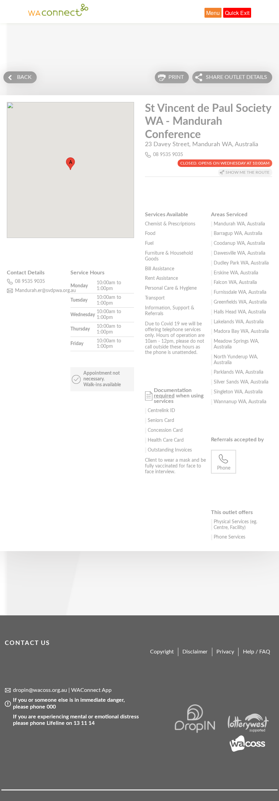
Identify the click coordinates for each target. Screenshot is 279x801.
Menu (213, 13)
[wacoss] (249, 750)
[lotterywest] (249, 731)
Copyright (162, 651)
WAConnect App (91, 690)
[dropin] (199, 731)
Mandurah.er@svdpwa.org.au (45, 290)
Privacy (225, 651)
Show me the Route (247, 172)
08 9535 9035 (168, 154)
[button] (70, 164)
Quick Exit (237, 13)
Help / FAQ (256, 651)
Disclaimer (195, 651)
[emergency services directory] (58, 14)
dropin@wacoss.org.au (40, 690)
